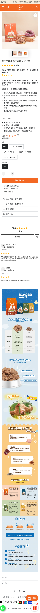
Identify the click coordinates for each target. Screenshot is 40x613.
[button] (31, 7)
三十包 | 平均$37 (9, 157)
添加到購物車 (20, 180)
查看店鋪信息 (8, 192)
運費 (8, 138)
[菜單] (3, 7)
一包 (5, 146)
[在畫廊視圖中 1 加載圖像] (14, 53)
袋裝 (5, 166)
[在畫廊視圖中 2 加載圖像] (20, 53)
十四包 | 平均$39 (25, 152)
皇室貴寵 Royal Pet (16, 608)
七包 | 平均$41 (8, 152)
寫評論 (17, 237)
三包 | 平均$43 (16, 146)
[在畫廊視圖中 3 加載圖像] (25, 53)
